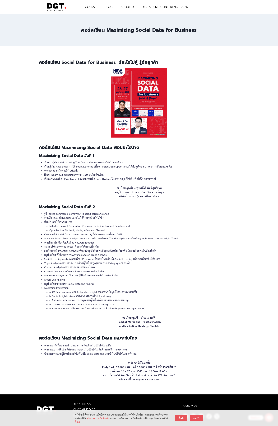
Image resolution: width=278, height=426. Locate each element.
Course (91, 7)
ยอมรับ (196, 418)
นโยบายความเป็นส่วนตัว (97, 418)
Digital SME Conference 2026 (165, 7)
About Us (127, 7)
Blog (108, 7)
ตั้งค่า (77, 421)
